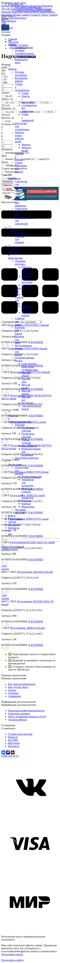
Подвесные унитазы (28, 435)
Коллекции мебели (21, 79)
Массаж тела (26, 380)
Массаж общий (26, 374)
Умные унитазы (26, 441)
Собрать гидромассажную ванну (33, 10)
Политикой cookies (12, 954)
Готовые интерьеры (21, 73)
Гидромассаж (15, 4)
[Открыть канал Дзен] (13, 752)
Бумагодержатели (32, 476)
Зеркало (26, 144)
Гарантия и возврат (19, 713)
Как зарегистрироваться (21, 684)
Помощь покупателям (13, 678)
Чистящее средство (20, 511)
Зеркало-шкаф (26, 149)
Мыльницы (28, 506)
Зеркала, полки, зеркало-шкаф (19, 137)
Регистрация (15, 518)
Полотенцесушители (26, 457)
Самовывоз (14, 696)
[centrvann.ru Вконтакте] (30, 814)
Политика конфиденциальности (26, 710)
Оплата (12, 690)
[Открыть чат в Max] (3, 22)
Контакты (13, 527)
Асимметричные (24, 53)
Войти (12, 515)
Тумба (25, 93)
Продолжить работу (12, 960)
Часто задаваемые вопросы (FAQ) (27, 716)
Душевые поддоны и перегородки (15, 253)
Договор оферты (17, 719)
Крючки (26, 503)
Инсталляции (29, 445)
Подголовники (23, 345)
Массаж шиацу (26, 392)
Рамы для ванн (18, 291)
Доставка (13, 693)
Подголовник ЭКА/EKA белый (35, 571)
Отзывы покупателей (20, 734)
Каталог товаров (6, 33)
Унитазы (20, 424)
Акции (12, 521)
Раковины (20, 233)
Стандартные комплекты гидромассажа (30, 366)
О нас (10, 532)
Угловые (19, 50)
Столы (18, 162)
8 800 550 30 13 (10, 755)
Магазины (5, 27)
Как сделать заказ (18, 687)
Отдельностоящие (25, 56)
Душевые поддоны (20, 262)
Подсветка (28, 402)
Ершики (26, 500)
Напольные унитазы (28, 429)
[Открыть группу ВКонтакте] (3, 752)
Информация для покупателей (18, 704)
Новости (13, 737)
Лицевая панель (26, 308)
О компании (8, 728)
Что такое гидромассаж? (28, 7)
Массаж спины (26, 386)
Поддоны (27, 285)
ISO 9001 (13, 740)
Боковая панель (26, 314)
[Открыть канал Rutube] (8, 752)
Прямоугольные (24, 47)
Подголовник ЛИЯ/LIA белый (27, 627)
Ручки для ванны (18, 351)
